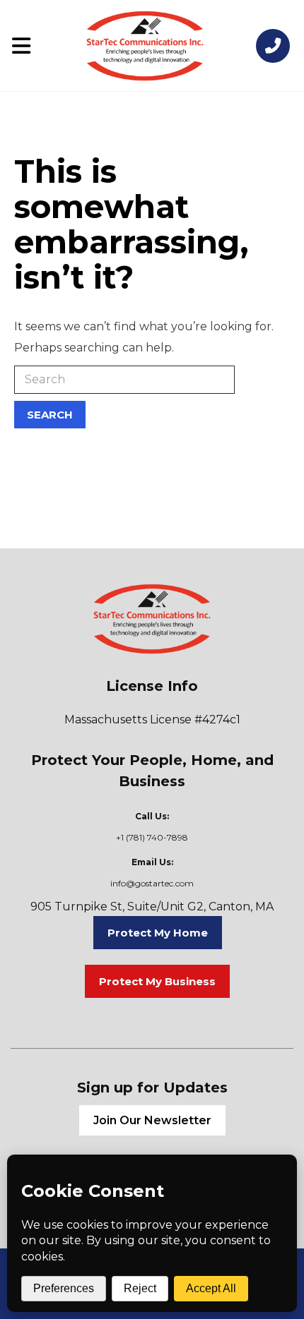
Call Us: (152, 816)
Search (50, 414)
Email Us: (152, 862)
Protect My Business (157, 981)
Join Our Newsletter (152, 1120)
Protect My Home (157, 932)
